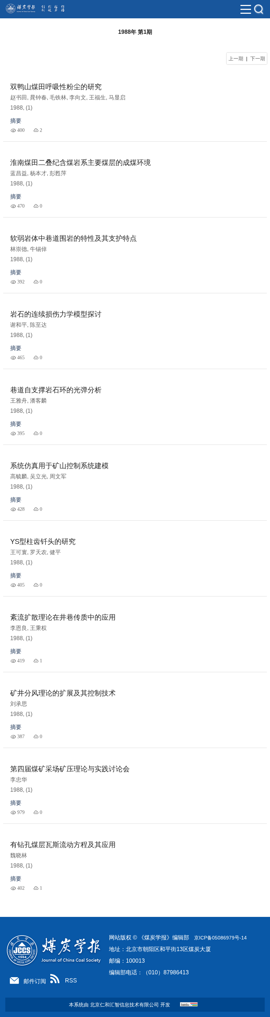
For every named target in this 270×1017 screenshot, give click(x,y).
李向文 (77, 97)
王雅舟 (18, 401)
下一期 (257, 58)
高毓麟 (18, 476)
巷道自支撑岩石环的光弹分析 (56, 390)
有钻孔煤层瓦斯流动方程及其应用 (63, 844)
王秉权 (38, 628)
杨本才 (38, 173)
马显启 (117, 97)
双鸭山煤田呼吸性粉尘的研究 (56, 87)
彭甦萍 (58, 173)
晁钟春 (38, 97)
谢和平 (18, 325)
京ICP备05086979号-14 (220, 938)
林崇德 (18, 249)
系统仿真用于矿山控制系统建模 (59, 466)
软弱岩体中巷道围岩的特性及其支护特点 (73, 238)
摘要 (15, 121)
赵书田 (18, 97)
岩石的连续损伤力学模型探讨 (56, 314)
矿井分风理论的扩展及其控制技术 (63, 693)
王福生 (97, 97)
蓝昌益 (18, 173)
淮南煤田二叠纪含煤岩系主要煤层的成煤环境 (80, 162)
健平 (55, 552)
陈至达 (38, 325)
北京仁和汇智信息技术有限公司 (124, 1004)
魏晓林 (18, 855)
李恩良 (18, 628)
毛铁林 (58, 97)
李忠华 (18, 780)
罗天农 (38, 552)
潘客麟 (38, 401)
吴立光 (38, 476)
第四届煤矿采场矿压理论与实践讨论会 (70, 769)
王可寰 (18, 552)
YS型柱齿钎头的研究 (43, 541)
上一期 (236, 58)
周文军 (58, 476)
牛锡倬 (38, 249)
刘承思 (18, 704)
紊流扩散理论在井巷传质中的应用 (63, 617)
